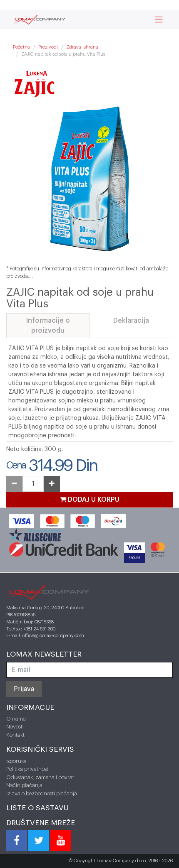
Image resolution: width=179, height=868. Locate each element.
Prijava (24, 689)
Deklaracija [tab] (131, 320)
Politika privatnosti (28, 769)
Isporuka (16, 761)
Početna (21, 47)
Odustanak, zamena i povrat (40, 777)
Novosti (15, 726)
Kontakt (15, 735)
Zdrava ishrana (82, 47)
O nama (16, 718)
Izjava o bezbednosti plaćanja (41, 793)
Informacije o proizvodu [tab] (48, 325)
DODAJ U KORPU (92, 499)
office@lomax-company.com (53, 635)
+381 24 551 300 (39, 629)
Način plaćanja (24, 785)
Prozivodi (48, 47)
